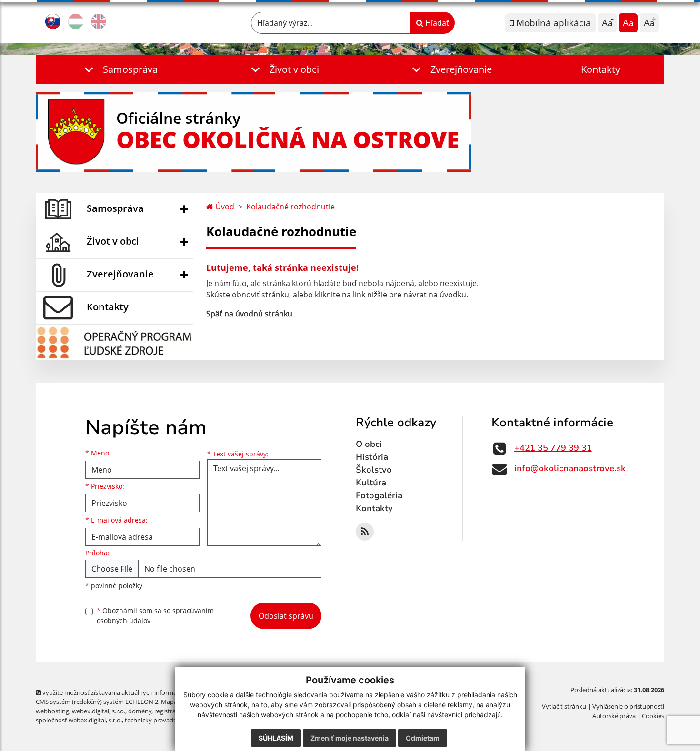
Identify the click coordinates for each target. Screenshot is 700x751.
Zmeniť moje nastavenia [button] (349, 738)
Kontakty (600, 69)
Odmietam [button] (423, 738)
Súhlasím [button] (276, 738)
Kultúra (371, 482)
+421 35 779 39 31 (553, 448)
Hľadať (436, 23)
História (372, 457)
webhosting (52, 711)
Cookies (653, 715)
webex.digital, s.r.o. (98, 711)
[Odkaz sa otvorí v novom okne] (365, 532)
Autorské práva (614, 715)
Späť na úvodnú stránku (249, 313)
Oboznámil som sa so (155, 615)
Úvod (223, 206)
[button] (119, 69)
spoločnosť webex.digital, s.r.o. (79, 720)
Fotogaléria (379, 495)
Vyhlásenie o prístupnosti (628, 706)
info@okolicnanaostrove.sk (570, 468)
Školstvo (374, 469)
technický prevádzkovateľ (161, 720)
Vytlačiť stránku (564, 706)
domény (139, 711)
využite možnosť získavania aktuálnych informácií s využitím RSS (132, 692)
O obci (369, 444)
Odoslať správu (286, 616)
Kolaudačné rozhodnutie (290, 206)
